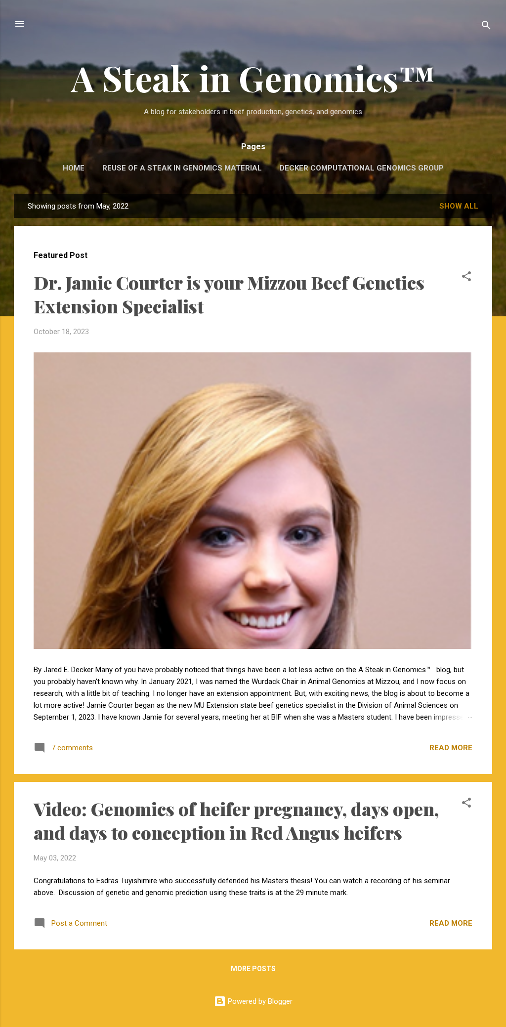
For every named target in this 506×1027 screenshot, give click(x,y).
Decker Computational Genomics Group (362, 168)
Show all (458, 206)
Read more (450, 747)
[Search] (486, 27)
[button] (466, 278)
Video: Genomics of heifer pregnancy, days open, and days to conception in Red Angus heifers (236, 820)
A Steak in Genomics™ (253, 77)
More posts (253, 969)
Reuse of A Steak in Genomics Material (182, 168)
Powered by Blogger (259, 1001)
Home (73, 168)
